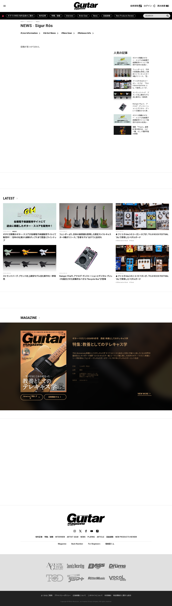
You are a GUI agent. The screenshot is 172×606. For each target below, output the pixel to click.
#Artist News (51, 33)
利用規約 (108, 595)
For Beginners (94, 544)
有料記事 (42, 16)
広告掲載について (79, 595)
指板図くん (109, 544)
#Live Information (31, 33)
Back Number (77, 544)
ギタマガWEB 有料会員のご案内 (20, 16)
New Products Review (125, 16)
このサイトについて (95, 595)
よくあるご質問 (46, 595)
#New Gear (68, 33)
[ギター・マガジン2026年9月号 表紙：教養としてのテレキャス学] (43, 390)
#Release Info (86, 33)
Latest (11, 198)
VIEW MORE (144, 393)
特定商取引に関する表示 (122, 595)
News (95, 16)
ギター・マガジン (27, 21)
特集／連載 (55, 16)
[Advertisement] (86, 444)
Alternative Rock (122, 240)
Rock (132, 240)
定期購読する (55, 397)
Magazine (31, 318)
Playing (91, 537)
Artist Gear (83, 16)
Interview (69, 16)
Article (100, 537)
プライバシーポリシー (62, 595)
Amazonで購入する (32, 397)
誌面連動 (106, 16)
